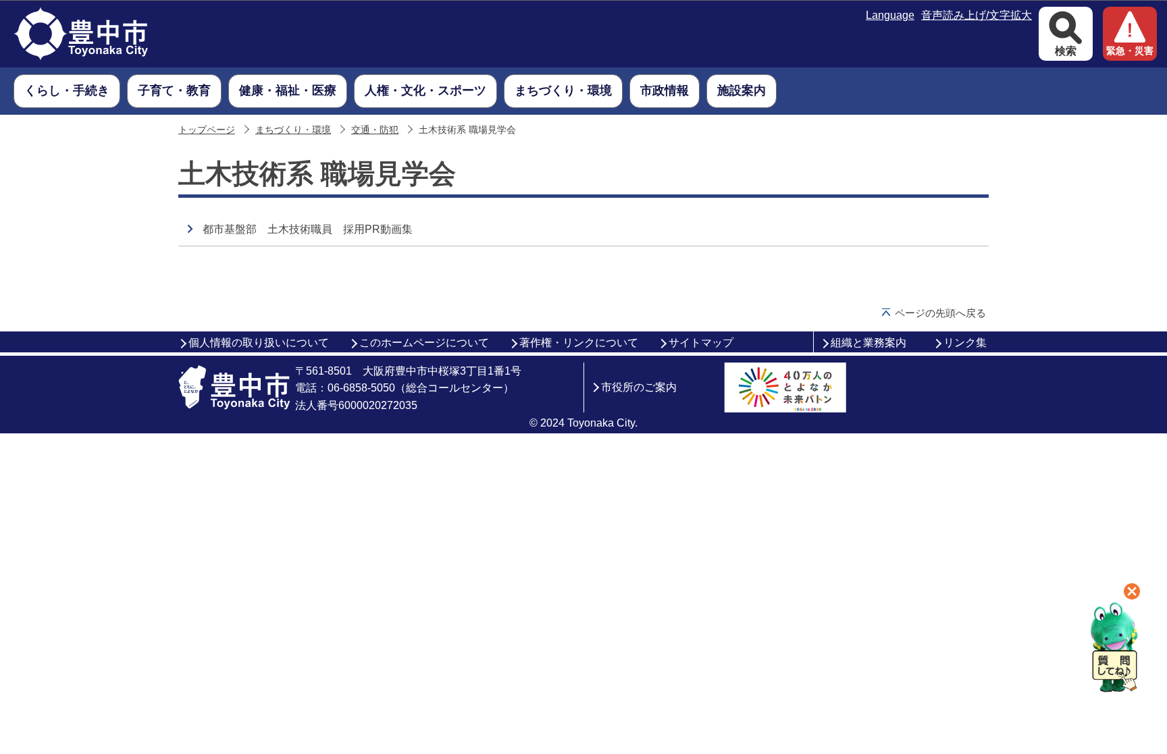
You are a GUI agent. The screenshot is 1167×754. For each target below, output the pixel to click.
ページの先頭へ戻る (940, 313)
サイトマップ (701, 342)
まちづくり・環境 (293, 130)
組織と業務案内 (868, 342)
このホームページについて (424, 342)
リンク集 (965, 342)
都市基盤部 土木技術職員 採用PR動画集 (308, 229)
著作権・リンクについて (578, 342)
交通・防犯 (374, 130)
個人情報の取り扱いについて (258, 342)
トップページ (206, 130)
